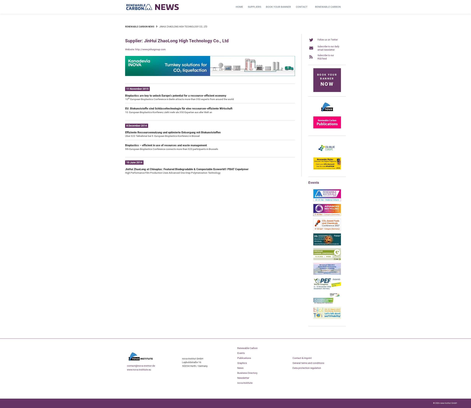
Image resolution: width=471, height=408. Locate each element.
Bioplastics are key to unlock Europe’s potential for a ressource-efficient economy (175, 95)
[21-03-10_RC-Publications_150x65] (327, 127)
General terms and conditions (308, 362)
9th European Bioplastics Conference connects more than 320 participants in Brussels (171, 149)
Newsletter (243, 377)
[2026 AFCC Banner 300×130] (327, 274)
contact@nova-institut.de (141, 365)
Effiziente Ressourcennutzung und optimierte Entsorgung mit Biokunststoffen (173, 132)
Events (241, 353)
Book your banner (278, 6)
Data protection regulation (307, 367)
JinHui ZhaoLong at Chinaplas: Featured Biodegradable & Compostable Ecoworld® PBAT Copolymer (187, 169)
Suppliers (254, 6)
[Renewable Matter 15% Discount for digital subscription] (327, 168)
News (240, 367)
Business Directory (247, 372)
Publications (244, 357)
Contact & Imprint (302, 357)
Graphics (242, 362)
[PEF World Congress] (327, 289)
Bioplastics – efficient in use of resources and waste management (166, 145)
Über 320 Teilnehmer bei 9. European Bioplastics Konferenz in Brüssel (162, 135)
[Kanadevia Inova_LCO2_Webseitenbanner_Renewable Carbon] (210, 75)
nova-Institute (244, 382)
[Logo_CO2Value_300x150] (327, 154)
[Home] (152, 7)
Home (239, 6)
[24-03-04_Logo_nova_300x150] (327, 113)
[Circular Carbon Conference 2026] (327, 259)
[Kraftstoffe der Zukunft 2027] (327, 303)
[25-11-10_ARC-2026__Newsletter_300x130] (327, 215)
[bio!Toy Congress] (327, 318)
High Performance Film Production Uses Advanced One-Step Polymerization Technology (172, 172)
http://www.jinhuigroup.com (150, 49)
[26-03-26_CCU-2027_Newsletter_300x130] (327, 230)
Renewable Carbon (328, 6)
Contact (302, 6)
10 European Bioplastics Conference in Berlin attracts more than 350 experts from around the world (179, 99)
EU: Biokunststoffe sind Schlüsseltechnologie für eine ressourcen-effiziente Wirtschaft (178, 108)
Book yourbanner (327, 80)
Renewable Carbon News (139, 26)
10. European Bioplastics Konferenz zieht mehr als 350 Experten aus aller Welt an (168, 112)
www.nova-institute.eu (139, 369)
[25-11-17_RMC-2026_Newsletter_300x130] (327, 200)
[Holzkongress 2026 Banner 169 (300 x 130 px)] (327, 244)
